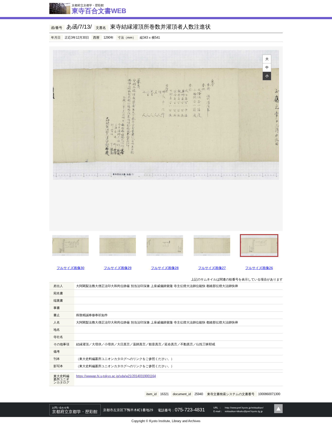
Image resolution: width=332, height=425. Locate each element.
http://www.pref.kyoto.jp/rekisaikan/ (244, 407)
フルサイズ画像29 (117, 268)
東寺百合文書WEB (99, 9)
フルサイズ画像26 (259, 268)
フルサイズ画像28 (165, 268)
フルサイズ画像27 (212, 268)
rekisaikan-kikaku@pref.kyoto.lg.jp (244, 411)
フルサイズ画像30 (70, 268)
